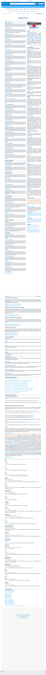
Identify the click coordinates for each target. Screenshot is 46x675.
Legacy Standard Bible (8, 77)
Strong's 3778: (7, 548)
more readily (31, 38)
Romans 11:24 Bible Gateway (9, 591)
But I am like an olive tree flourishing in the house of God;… (13, 315)
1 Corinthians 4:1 (37, 450)
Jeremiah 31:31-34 (29, 422)
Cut (33, 213)
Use (38, 215)
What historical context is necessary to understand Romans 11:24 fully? (17, 391)
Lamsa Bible (7, 221)
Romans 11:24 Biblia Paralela (9, 600)
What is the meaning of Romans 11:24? (12, 378)
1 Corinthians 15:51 (11, 440)
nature (40, 36)
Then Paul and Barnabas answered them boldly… (12, 305)
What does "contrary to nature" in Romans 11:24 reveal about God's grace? (17, 381)
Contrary (31, 213)
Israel (6, 345)
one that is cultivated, (36, 37)
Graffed (40, 213)
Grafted (28, 214)
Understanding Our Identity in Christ (10, 357)
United (37, 215)
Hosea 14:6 (29, 90)
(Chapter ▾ (8, 21)
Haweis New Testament (8, 245)
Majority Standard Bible (8, 161)
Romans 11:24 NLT (8, 595)
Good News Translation (8, 126)
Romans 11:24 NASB (8, 597)
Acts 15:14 (37, 400)
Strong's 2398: (7, 580)
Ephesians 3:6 (7, 409)
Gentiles (7, 341)
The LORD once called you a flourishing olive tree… (12, 314)
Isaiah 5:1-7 (29, 177)
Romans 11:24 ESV (8, 596)
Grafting (7, 352)
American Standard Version (9, 104)
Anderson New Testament (9, 234)
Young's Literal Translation (9, 184)
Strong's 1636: (7, 586)
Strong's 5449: (7, 511)
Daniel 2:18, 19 (13, 442)
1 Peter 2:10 (29, 59)
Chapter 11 (8, 13)
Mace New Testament (8, 250)
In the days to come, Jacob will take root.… (11, 333)
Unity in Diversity (7, 361)
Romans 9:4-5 (29, 98)
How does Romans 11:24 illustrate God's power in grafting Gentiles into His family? (19, 380)
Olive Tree (7, 349)
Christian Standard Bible (8, 93)
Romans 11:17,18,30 (30, 206)
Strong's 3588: (7, 554)
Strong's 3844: (7, 505)
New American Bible (8, 208)
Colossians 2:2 (30, 451)
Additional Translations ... (9, 273)
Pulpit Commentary (8, 433)
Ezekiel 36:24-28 (29, 137)
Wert (27, 216)
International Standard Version (9, 132)
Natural (34, 214)
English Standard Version (9, 34)
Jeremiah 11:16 (29, 80)
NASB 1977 (6, 72)
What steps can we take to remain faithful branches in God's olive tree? (17, 386)
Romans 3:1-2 (31, 417)
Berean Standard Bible (8, 39)
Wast (40, 215)
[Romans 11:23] (1, 301)
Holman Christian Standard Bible (10, 98)
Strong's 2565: (7, 529)
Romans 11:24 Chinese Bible (9, 601)
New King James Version (9, 55)
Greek (28, 19)
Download (39, 45)
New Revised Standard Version (10, 214)
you (37, 35)
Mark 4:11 (11, 443)
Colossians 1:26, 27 (24, 451)
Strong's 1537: (7, 487)
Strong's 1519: (7, 523)
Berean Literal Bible (8, 44)
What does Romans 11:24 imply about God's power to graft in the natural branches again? (19, 388)
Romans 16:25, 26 (24, 440)
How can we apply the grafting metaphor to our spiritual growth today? (16, 383)
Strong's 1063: (7, 464)
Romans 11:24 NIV (8, 594)
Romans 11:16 (34, 412)
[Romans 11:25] (45, 301)
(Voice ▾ (32, 21)
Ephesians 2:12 (18, 301)
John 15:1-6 (29, 155)
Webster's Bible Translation (9, 148)
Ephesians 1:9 (32, 447)
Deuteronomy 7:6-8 (30, 116)
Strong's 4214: (7, 536)
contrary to (37, 36)
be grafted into (33, 39)
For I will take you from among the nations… (12, 334)
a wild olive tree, (31, 36)
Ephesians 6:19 (18, 451)
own (38, 39)
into (32, 37)
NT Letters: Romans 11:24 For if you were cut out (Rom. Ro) (14, 605)
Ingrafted (31, 214)
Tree (34, 215)
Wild (29, 216)
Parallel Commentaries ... (9, 457)
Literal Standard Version (8, 173)
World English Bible (8, 166)
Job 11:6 (18, 442)
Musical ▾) (34, 21)
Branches (28, 213)
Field (35, 213)
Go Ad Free (2, 671)
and (34, 36)
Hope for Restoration (8, 373)
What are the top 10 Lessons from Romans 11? (13, 392)
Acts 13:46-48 (29, 65)
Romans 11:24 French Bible (9, 602)
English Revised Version (9, 115)
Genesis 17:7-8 (29, 106)
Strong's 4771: (7, 475)
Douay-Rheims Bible (8, 197)
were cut (39, 35)
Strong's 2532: (7, 499)
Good (37, 213)
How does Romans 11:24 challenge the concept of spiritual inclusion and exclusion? (19, 389)
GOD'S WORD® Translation (9, 121)
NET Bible (6, 137)
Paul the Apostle (8, 338)
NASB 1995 (6, 66)
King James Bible (7, 49)
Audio (18, 19)
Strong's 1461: (7, 567)
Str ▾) (12, 21)
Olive (38, 214)
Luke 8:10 (15, 443)
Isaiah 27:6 (28, 132)
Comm (25, 19)
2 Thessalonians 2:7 (10, 452)
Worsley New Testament (9, 267)
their (36, 39)
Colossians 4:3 (35, 451)
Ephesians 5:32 (12, 451)
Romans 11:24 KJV (8, 598)
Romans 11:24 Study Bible (9, 599)
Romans (5, 13)
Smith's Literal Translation (9, 190)
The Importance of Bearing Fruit (10, 369)
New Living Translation (8, 28)
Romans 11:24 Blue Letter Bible (10, 590)
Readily (30, 215)
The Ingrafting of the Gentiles (31, 32)
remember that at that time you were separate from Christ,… (14, 304)
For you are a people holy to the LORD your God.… (12, 325)
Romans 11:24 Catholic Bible (9, 603)
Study (23, 19)
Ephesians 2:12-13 (30, 50)
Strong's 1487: (7, 470)
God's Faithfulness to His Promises (10, 365)
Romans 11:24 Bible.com (9, 592)
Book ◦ (37, 296)
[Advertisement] (23, 289)
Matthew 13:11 (7, 443)
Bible (3, 13)
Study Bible (7, 296)
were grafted (29, 37)
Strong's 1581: (7, 481)
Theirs (32, 215)
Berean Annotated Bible (8, 88)
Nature (36, 214)
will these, (35, 38)
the (38, 38)
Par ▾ (11, 21)
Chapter (39, 296)
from (27, 36)
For (35, 35)
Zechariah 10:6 (29, 147)
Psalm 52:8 (29, 86)
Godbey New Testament (8, 239)
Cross (20, 19)
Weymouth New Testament (9, 154)
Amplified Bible (7, 83)
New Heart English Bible (8, 143)
